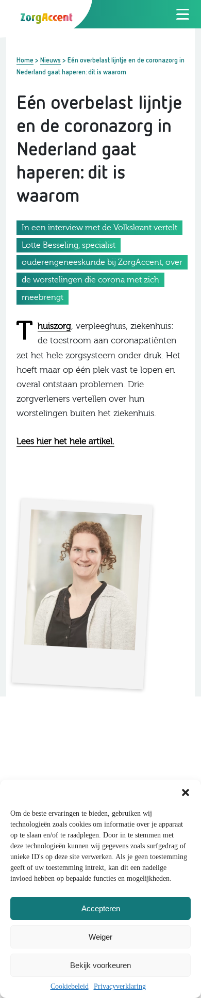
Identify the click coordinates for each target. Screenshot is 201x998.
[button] (185, 792)
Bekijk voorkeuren (100, 965)
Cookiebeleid (70, 986)
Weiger (100, 936)
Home (25, 60)
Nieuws (50, 60)
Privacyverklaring (120, 986)
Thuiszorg (54, 326)
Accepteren (100, 908)
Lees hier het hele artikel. (65, 441)
